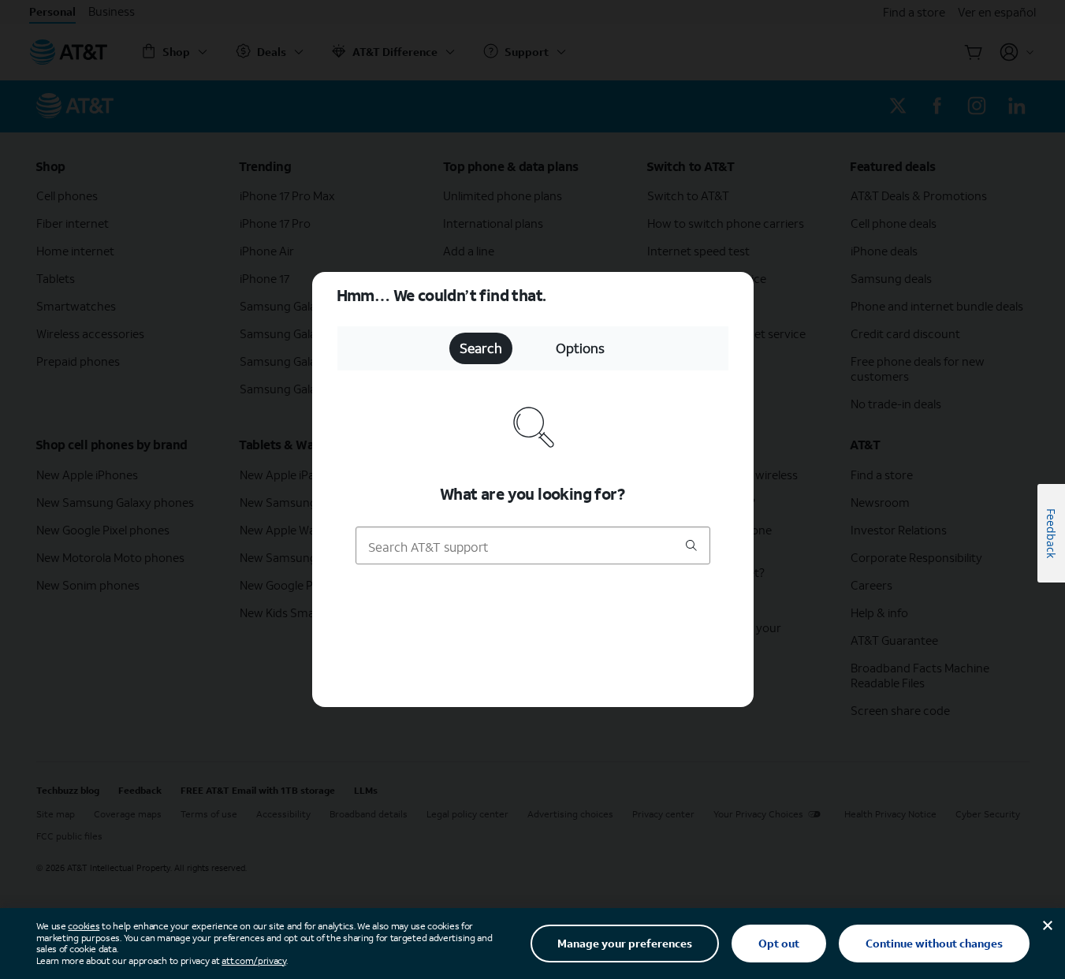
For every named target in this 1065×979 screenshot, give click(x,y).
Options (580, 348)
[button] (532, 489)
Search (481, 348)
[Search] (691, 547)
